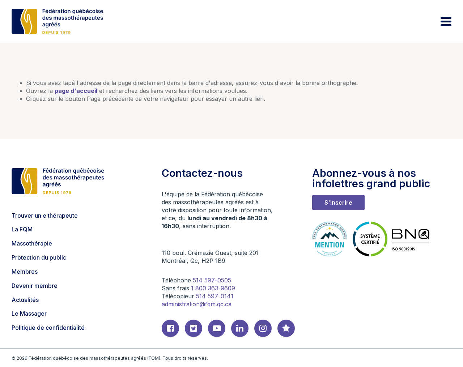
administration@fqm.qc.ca (197, 304)
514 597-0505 (212, 280)
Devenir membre (35, 285)
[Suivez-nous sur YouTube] (216, 328)
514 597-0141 (214, 296)
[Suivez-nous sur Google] (286, 328)
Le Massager (29, 313)
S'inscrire (338, 202)
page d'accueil (76, 90)
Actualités (25, 299)
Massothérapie (32, 243)
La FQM (22, 229)
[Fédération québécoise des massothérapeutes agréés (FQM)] (57, 21)
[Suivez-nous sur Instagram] (263, 328)
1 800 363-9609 (213, 288)
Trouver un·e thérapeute (45, 215)
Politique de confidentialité (48, 327)
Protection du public (39, 257)
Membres (25, 271)
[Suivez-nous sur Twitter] (193, 328)
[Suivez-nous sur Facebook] (170, 328)
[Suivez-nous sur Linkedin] (240, 328)
